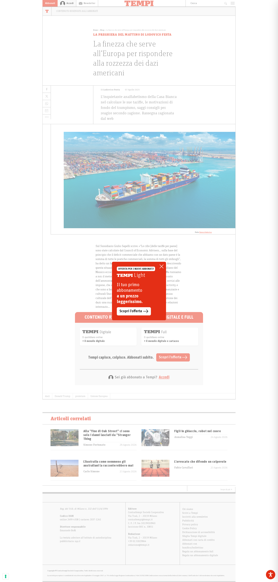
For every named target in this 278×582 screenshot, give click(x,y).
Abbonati (50, 3)
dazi (47, 396)
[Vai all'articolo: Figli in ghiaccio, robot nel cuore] (155, 439)
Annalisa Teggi (183, 437)
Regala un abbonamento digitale (200, 555)
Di (110, 90)
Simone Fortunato (94, 445)
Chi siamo (187, 509)
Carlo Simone (91, 471)
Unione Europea (99, 396)
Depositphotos (205, 232)
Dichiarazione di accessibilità (198, 532)
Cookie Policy (189, 528)
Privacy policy (190, 524)
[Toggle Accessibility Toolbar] (271, 575)
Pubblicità (188, 520)
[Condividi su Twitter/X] (47, 96)
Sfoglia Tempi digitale (194, 536)
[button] (47, 117)
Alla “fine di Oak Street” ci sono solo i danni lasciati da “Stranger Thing (107, 435)
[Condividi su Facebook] (47, 89)
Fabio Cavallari (183, 467)
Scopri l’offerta (170, 357)
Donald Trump (62, 396)
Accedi (164, 377)
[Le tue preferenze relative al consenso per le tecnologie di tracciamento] (6, 576)
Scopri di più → (226, 489)
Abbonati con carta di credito (198, 540)
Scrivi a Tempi (190, 513)
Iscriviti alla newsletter (195, 517)
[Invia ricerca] (225, 3)
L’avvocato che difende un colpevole (200, 461)
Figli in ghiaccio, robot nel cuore (197, 431)
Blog (102, 30)
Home (95, 30)
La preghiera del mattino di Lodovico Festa (132, 34)
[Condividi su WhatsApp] (47, 103)
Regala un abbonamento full (197, 551)
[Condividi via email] (47, 111)
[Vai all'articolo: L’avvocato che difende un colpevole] (155, 470)
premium (80, 396)
